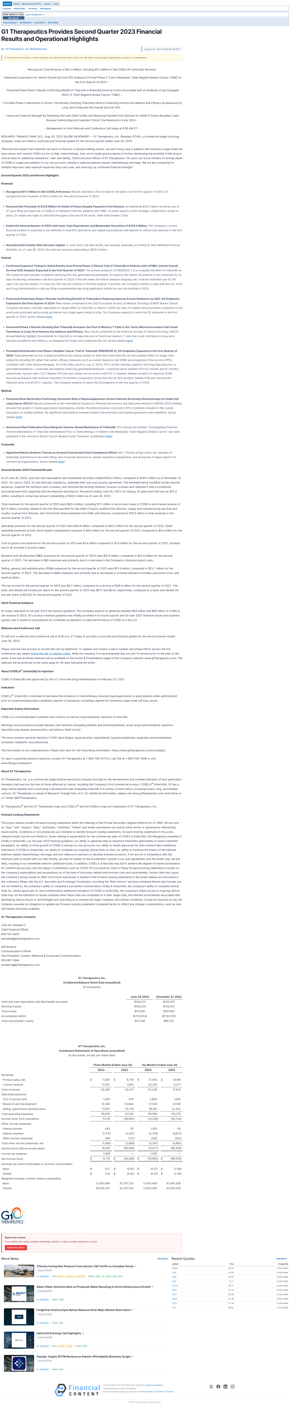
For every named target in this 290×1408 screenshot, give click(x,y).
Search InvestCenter (34, 14)
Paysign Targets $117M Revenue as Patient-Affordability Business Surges (85, 1356)
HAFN (85, 1346)
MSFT (174, 1294)
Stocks (17, 3)
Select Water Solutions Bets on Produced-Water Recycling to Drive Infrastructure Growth (95, 1286)
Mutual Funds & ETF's (32, 3)
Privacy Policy (147, 1391)
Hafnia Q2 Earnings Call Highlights (60, 1333)
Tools (56, 3)
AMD (174, 1277)
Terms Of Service (166, 1391)
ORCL (174, 1303)
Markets (7, 3)
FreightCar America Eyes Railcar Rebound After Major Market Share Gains (85, 1310)
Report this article (16, 1247)
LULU (114, 1276)
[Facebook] (218, 1390)
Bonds (61, 1276)
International (45, 8)
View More (162, 1258)
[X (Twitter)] (211, 1390)
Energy (69, 1346)
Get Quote (13, 17)
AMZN (175, 1268)
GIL (103, 1276)
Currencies (32, 8)
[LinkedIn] (225, 1390)
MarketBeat (44, 1276)
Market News (19, 8)
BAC (174, 1281)
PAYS (61, 1369)
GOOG (175, 1285)
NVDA (174, 1299)
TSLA (174, 1307)
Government (69, 1276)
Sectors (47, 3)
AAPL (174, 1272)
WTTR (61, 1299)
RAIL (61, 1323)
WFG (120, 1276)
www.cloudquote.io (154, 1385)
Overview (7, 8)
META (174, 1290)
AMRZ (97, 1276)
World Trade (80, 1276)
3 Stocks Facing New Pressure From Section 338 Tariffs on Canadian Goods (87, 1266)
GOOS (108, 1276)
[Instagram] (232, 1390)
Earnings (62, 1346)
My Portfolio (53, 22)
